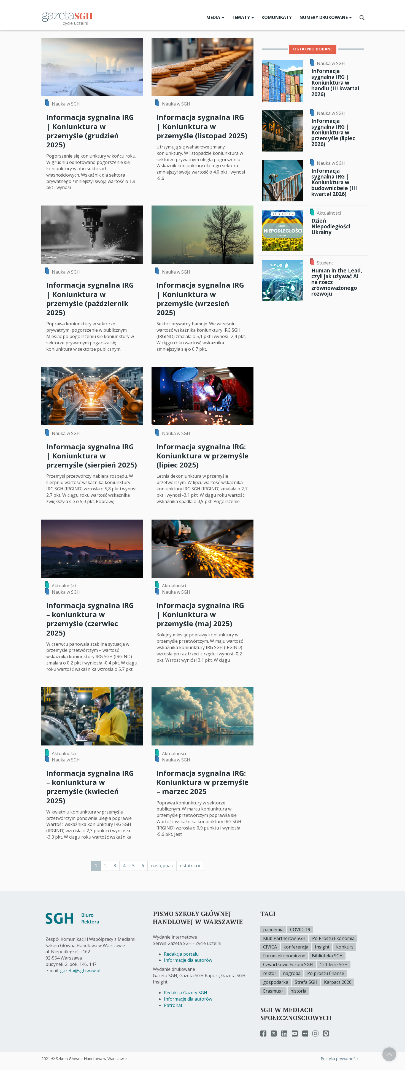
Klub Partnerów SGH (284, 938)
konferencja (296, 947)
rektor (269, 973)
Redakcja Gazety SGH (185, 993)
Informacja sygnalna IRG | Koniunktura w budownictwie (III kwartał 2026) (334, 182)
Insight (322, 947)
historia (298, 991)
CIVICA (270, 947)
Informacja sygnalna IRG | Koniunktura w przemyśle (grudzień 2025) (90, 131)
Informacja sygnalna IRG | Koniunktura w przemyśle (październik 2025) (90, 298)
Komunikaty (276, 17)
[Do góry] (389, 1054)
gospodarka (275, 982)
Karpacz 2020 (338, 982)
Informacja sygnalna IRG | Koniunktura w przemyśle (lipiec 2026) (333, 132)
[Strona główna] (67, 16)
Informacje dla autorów (188, 960)
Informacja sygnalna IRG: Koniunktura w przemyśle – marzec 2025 (202, 782)
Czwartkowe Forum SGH (288, 964)
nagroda (292, 973)
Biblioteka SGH (327, 956)
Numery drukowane (324, 17)
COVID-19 (300, 929)
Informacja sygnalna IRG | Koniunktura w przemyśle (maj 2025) (200, 615)
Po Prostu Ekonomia (333, 938)
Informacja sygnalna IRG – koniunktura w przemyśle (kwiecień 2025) (90, 787)
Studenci (325, 263)
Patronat (173, 1005)
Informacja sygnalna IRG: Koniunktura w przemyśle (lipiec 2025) (202, 456)
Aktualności (64, 586)
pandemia (273, 929)
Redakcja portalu (181, 954)
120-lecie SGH (334, 964)
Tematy (241, 17)
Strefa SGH (306, 982)
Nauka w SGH (66, 104)
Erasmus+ (273, 991)
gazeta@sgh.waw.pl (80, 971)
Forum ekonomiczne (284, 956)
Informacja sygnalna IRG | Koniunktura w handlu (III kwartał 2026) (335, 82)
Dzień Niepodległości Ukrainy (330, 226)
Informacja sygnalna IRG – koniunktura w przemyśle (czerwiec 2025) (90, 619)
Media (213, 17)
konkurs (344, 947)
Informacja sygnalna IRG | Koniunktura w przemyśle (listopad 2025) (201, 126)
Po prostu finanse (325, 973)
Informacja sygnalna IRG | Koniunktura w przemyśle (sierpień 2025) (91, 456)
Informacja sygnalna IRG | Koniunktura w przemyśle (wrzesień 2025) (200, 298)
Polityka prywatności (339, 1058)
